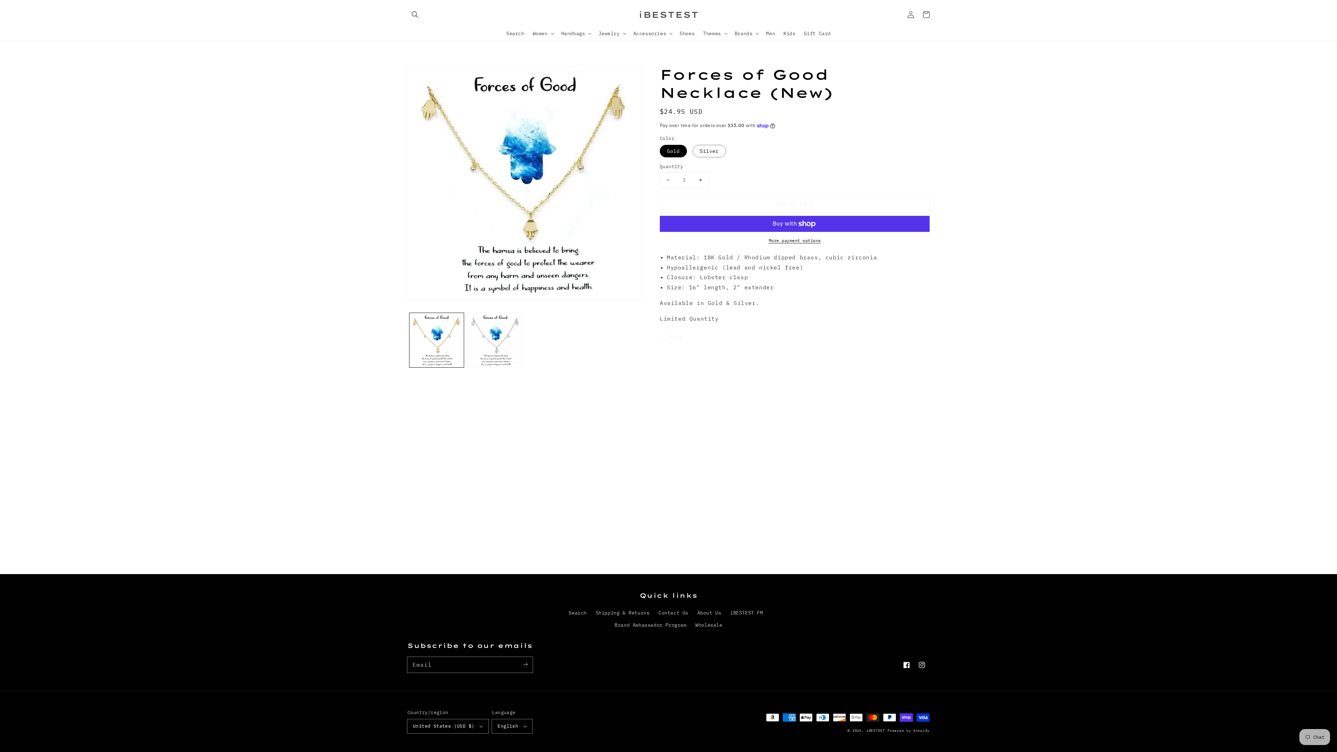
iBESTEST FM (746, 613)
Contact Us (673, 613)
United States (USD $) (443, 726)
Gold (673, 151)
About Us (709, 613)
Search (578, 613)
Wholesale (708, 625)
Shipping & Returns (623, 613)
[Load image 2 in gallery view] (495, 340)
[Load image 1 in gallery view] (436, 340)
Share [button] (675, 337)
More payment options (795, 240)
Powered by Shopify (909, 730)
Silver (709, 151)
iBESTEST (875, 730)
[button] (415, 14)
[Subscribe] (525, 664)
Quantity (671, 167)
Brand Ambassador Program (650, 625)
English (508, 726)
